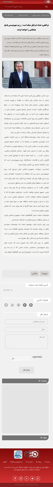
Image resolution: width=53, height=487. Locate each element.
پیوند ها (38, 462)
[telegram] (32, 478)
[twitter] (26, 478)
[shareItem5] (6, 305)
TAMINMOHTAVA (32, 485)
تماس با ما (29, 462)
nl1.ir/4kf (7, 290)
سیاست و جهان (36, 15)
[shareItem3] (18, 305)
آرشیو (5, 462)
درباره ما (47, 462)
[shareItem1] (31, 305)
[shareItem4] (12, 305)
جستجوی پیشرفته (16, 462)
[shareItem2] (25, 305)
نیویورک (44, 273)
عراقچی (34, 273)
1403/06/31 (8, 15)
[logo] (31, 454)
